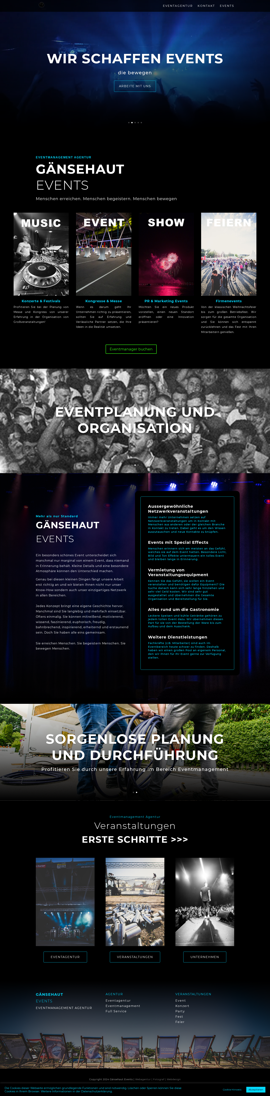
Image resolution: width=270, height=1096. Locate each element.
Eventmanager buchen (131, 349)
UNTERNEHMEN (204, 957)
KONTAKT (206, 6)
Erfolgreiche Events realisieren (135, 428)
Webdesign (174, 1079)
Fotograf (158, 1079)
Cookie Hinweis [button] (232, 1089)
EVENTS (227, 6)
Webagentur (143, 1079)
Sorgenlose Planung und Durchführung (135, 756)
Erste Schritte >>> (135, 839)
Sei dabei (135, 100)
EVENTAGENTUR (178, 6)
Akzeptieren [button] (256, 1089)
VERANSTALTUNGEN (135, 957)
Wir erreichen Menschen (135, 73)
